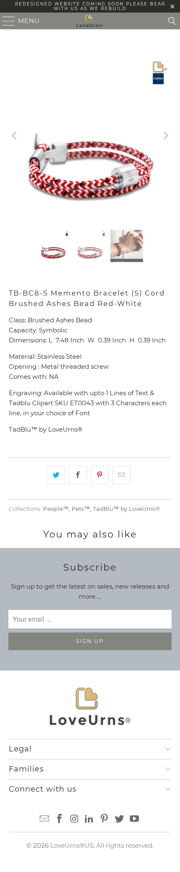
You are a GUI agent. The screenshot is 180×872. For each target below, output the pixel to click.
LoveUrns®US (71, 845)
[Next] (165, 135)
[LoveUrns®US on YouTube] (134, 819)
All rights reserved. (125, 845)
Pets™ (81, 508)
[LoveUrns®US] (90, 21)
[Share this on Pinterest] (100, 475)
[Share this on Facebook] (78, 475)
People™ (56, 508)
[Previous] (15, 135)
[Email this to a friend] (122, 475)
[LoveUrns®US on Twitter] (119, 819)
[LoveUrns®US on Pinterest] (104, 819)
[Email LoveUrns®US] (45, 819)
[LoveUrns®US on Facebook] (60, 819)
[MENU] (5, 21)
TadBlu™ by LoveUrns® (126, 508)
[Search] (172, 21)
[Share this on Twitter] (56, 475)
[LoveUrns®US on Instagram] (74, 819)
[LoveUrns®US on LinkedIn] (89, 819)
